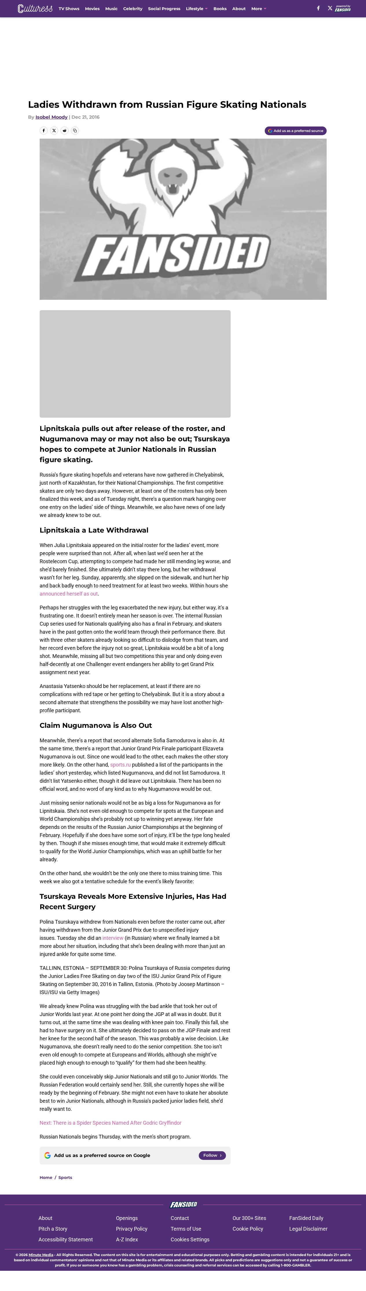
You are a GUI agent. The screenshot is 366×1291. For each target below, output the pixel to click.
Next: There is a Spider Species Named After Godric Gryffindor (110, 1123)
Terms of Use (186, 1229)
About (239, 8)
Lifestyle (194, 8)
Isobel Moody (52, 117)
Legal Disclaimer (308, 1229)
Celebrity (132, 8)
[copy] (75, 131)
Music (111, 8)
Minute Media (41, 1255)
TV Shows (69, 8)
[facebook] (318, 8)
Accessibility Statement (65, 1239)
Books (220, 8)
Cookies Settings (190, 1239)
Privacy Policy (132, 1229)
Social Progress (164, 8)
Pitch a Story (52, 1229)
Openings (127, 1218)
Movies (92, 8)
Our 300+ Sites (249, 1218)
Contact (180, 1218)
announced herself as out (69, 594)
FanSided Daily (306, 1218)
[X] (330, 8)
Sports (65, 1177)
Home (46, 1177)
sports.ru (121, 765)
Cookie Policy (248, 1229)
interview (113, 938)
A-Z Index (127, 1239)
